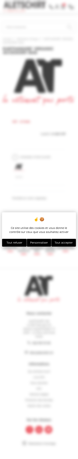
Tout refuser (14, 242)
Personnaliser (39, 242)
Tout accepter (64, 242)
